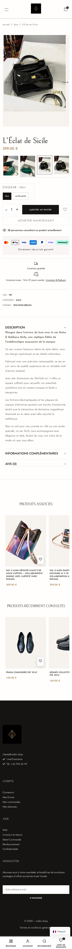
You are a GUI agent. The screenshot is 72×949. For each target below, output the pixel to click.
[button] (66, 9)
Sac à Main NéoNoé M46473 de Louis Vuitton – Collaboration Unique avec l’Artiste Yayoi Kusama (24, 575)
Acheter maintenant (36, 221)
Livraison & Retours (56, 280)
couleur (14, 187)
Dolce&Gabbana (22, 305)
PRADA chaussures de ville (21, 672)
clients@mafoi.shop (13, 754)
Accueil (6, 24)
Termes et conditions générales (36, 927)
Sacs (16, 24)
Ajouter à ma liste (65, 209)
